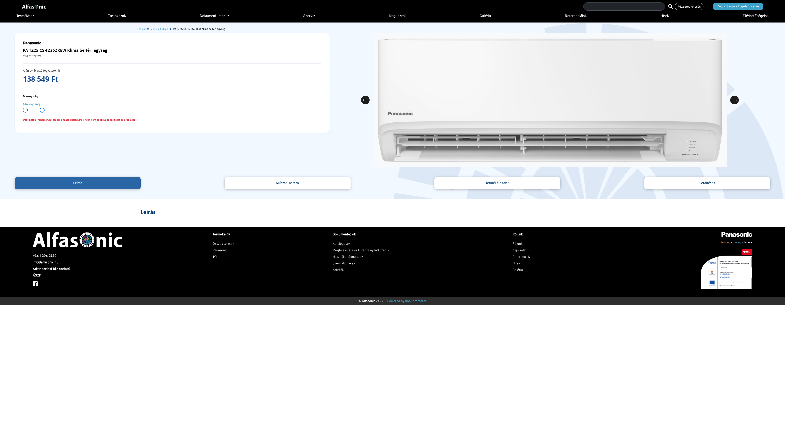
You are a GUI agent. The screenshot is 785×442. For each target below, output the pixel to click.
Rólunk (517, 244)
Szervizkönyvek (344, 264)
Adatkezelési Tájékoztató (51, 269)
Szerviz (309, 16)
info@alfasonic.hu (45, 262)
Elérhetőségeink (756, 16)
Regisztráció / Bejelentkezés (738, 7)
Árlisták (338, 270)
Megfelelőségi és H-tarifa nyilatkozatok (361, 250)
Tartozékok (117, 16)
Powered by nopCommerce (407, 301)
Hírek (665, 16)
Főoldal (141, 29)
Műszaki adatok (287, 183)
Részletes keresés (689, 6)
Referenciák (521, 257)
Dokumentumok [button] (213, 16)
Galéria (485, 16)
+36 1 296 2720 (44, 256)
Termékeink (25, 16)
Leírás (77, 183)
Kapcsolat (519, 250)
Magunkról (397, 16)
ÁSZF (37, 276)
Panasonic (220, 250)
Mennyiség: (32, 104)
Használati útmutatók (348, 257)
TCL (215, 257)
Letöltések (707, 183)
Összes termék (223, 244)
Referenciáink (576, 16)
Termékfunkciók (497, 183)
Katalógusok (341, 244)
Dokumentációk (344, 234)
